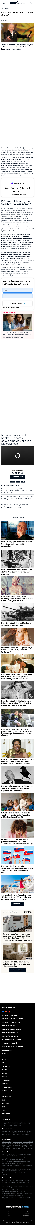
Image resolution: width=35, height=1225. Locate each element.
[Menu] (3, 2)
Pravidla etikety (5, 1122)
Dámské (26, 1212)
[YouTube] (9, 1012)
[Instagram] (6, 1012)
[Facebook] (3, 1012)
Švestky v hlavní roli (17, 1142)
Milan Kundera (12, 165)
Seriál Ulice (15, 1132)
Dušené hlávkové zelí (6, 1142)
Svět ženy (5, 1103)
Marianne (25, 1210)
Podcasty (5, 1084)
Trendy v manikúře (6, 1131)
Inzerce (5, 1053)
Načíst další (17, 904)
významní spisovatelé (11, 163)
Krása (4, 1063)
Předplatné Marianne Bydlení (13, 1019)
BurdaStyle (25, 1214)
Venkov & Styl (7, 1090)
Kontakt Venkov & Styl (10, 1033)
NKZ (9, 1214)
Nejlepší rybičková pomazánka (14, 1146)
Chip (3, 1107)
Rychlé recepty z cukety (27, 1148)
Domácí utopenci (26, 1146)
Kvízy (12, 481)
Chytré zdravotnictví (23, 1132)
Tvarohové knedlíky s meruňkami (19, 1145)
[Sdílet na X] (16, 473)
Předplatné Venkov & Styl (11, 1022)
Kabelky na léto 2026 (15, 1134)
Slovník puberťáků (14, 1122)
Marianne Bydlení (17, 970)
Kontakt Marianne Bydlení (11, 1029)
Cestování (7, 1123)
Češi (23, 481)
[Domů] (17, 2)
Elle (3, 1100)
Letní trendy (11, 1125)
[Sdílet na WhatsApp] (22, 473)
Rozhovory (6, 1073)
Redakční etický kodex (10, 1036)
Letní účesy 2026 (25, 1134)
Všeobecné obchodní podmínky (13, 1046)
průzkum (30, 208)
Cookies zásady (7, 1050)
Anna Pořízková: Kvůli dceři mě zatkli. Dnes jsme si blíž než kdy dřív (17, 1180)
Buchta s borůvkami (16, 1148)
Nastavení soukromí (9, 1043)
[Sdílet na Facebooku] (13, 473)
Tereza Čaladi (5, 19)
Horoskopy (6, 1080)
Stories (4, 1077)
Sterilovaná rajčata (6, 1145)
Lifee (3, 1110)
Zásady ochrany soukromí (11, 1040)
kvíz (18, 481)
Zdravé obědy (18, 1125)
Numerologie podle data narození (18, 1123)
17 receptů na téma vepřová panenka (20, 1143)
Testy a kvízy (22, 1122)
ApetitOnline (6, 1096)
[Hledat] (31, 2)
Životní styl (6, 1066)
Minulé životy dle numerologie (18, 1131)
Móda (4, 1059)
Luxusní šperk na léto (7, 1136)
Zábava (7, 8)
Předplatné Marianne (10, 1015)
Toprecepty (6, 1114)
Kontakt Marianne (8, 1026)
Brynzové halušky (6, 1148)
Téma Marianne (7, 1087)
